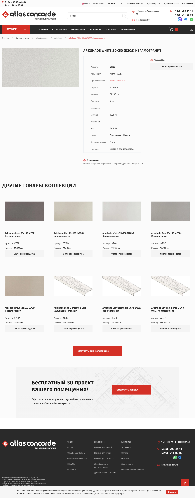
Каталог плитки (22, 38)
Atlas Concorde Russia (77, 458)
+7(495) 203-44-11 (183, 11)
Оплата (124, 453)
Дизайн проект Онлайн (105, 472)
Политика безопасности (132, 469)
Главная (5, 38)
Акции (70, 442)
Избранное (99, 442)
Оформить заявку (127, 389)
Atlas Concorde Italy (76, 453)
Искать (125, 17)
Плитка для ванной (103, 447)
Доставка (126, 447)
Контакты (126, 442)
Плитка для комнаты (104, 458)
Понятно (172, 492)
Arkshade (58, 38)
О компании (127, 464)
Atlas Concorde (42, 38)
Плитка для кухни (102, 453)
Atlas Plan (71, 464)
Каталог (71, 447)
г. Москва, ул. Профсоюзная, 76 (147, 12)
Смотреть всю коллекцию (93, 351)
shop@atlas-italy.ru (143, 20)
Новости (125, 458)
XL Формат (72, 469)
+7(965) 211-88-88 (183, 15)
